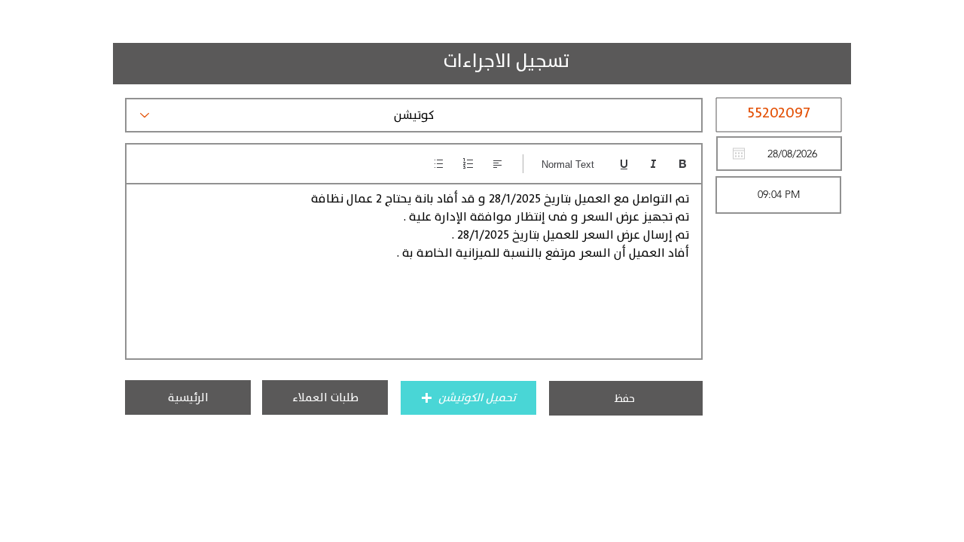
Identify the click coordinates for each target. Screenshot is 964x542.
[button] (468, 398)
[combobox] (414, 115)
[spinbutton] (778, 195)
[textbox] (414, 266)
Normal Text (567, 164)
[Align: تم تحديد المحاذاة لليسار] (497, 164)
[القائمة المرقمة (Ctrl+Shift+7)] (468, 164)
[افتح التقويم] (739, 154)
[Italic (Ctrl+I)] (653, 164)
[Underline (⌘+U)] (624, 164)
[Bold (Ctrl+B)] (683, 164)
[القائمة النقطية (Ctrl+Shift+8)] (439, 164)
